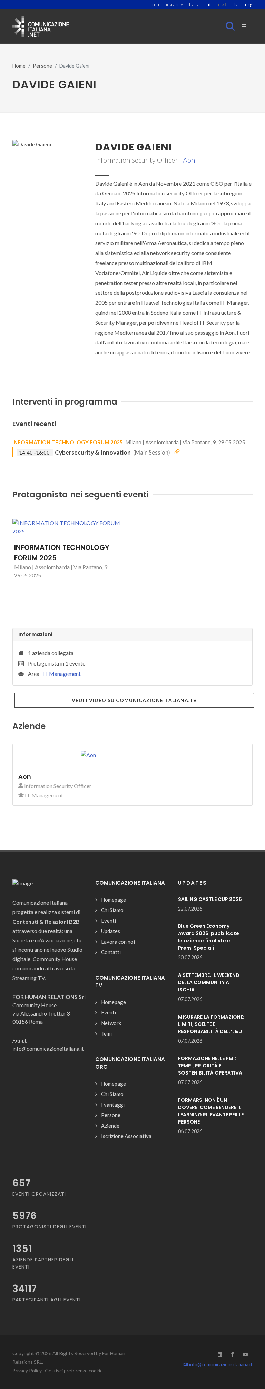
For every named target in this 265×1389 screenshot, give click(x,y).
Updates (110, 931)
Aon (189, 160)
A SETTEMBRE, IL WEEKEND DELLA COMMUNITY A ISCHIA (208, 982)
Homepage (113, 899)
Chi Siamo (112, 910)
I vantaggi (113, 1104)
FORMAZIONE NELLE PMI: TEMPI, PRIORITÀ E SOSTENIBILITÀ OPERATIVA (210, 1065)
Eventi (108, 920)
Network (111, 1023)
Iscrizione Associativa (126, 1136)
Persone (42, 66)
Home (19, 66)
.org (248, 4)
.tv (235, 4)
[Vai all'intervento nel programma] (177, 451)
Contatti (111, 952)
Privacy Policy (27, 1370)
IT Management (61, 673)
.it (209, 4)
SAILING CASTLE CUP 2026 (210, 899)
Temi (106, 1033)
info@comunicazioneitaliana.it (220, 1364)
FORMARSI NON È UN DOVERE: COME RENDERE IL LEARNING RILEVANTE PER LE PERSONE (211, 1111)
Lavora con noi (118, 942)
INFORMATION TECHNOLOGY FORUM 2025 (67, 442)
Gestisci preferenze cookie (74, 1370)
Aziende (110, 1126)
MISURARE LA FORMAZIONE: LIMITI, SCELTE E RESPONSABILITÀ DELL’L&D (211, 1024)
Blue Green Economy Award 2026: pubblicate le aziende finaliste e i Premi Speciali (208, 937)
